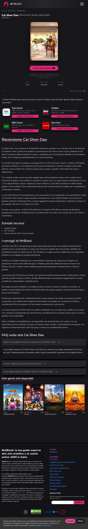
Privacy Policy (55, 483)
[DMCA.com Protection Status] (36, 512)
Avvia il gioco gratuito (42, 68)
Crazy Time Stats (37, 491)
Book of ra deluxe (57, 477)
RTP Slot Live (55, 471)
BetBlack (53, 452)
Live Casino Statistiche (59, 468)
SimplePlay (5, 17)
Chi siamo (54, 459)
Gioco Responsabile (58, 486)
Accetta (70, 521)
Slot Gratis (54, 474)
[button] (82, 4)
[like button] (4, 91)
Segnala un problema (76, 91)
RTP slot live (21, 493)
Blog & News (55, 480)
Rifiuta (80, 521)
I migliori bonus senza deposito (62, 462)
